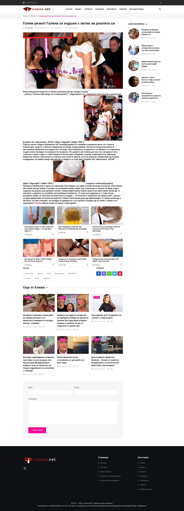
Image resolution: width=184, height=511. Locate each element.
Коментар (32, 399)
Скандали (99, 9)
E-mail (76, 388)
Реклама (103, 463)
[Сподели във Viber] (104, 273)
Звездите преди (136, 9)
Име (30, 388)
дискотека (71, 273)
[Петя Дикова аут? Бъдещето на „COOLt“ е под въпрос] (107, 303)
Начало (69, 9)
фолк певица (59, 273)
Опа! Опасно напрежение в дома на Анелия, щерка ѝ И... (151, 95)
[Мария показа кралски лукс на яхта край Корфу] (133, 65)
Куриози (88, 9)
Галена (36, 278)
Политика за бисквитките (109, 480)
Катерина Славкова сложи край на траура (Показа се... (151, 32)
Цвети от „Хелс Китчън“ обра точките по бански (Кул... (151, 80)
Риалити (123, 9)
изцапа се (46, 278)
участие (27, 278)
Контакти (103, 467)
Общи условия (105, 472)
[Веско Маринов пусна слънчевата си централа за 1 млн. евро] (73, 345)
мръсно (40, 273)
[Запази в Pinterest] (120, 273)
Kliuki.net (29, 28)
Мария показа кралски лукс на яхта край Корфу (151, 64)
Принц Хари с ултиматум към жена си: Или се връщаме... (151, 48)
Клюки (78, 9)
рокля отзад (29, 273)
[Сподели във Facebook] (98, 273)
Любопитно (111, 9)
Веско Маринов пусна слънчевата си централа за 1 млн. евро (71, 360)
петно (49, 273)
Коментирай (37, 430)
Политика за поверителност (110, 476)
